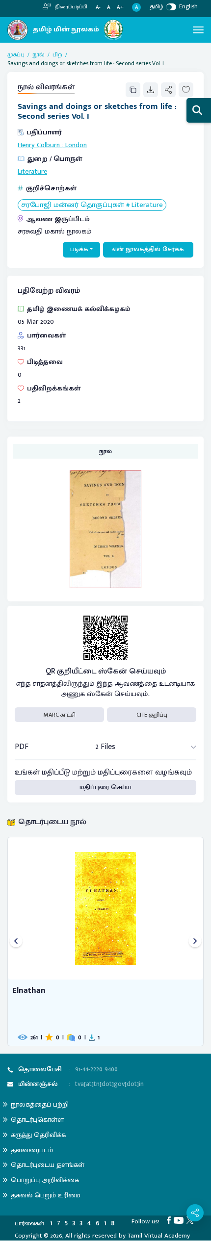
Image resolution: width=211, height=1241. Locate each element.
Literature (32, 172)
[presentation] (16, 941)
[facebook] (170, 1220)
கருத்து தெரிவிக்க (38, 1135)
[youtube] (180, 1220)
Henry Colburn (39, 145)
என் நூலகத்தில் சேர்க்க (148, 249)
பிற (57, 54)
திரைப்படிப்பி (70, 6)
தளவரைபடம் (32, 1150)
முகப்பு (16, 54)
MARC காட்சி (60, 715)
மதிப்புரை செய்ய (105, 787)
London (76, 145)
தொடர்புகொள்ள (37, 1119)
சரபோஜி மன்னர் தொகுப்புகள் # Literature (92, 205)
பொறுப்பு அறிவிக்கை (45, 1180)
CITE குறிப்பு (151, 715)
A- (98, 7)
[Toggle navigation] (198, 30)
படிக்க (79, 249)
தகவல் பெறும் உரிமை (45, 1195)
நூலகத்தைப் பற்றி (40, 1104)
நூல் (38, 54)
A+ (120, 7)
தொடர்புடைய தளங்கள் (47, 1165)
